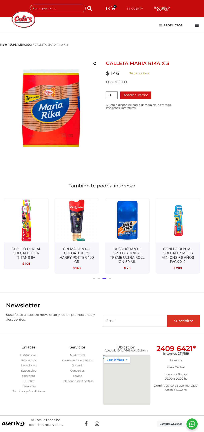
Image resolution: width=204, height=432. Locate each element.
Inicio (3, 44)
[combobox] (58, 8)
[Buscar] (90, 8)
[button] (196, 25)
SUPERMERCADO (20, 44)
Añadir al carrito (136, 95)
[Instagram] (97, 424)
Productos (173, 25)
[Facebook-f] (86, 424)
